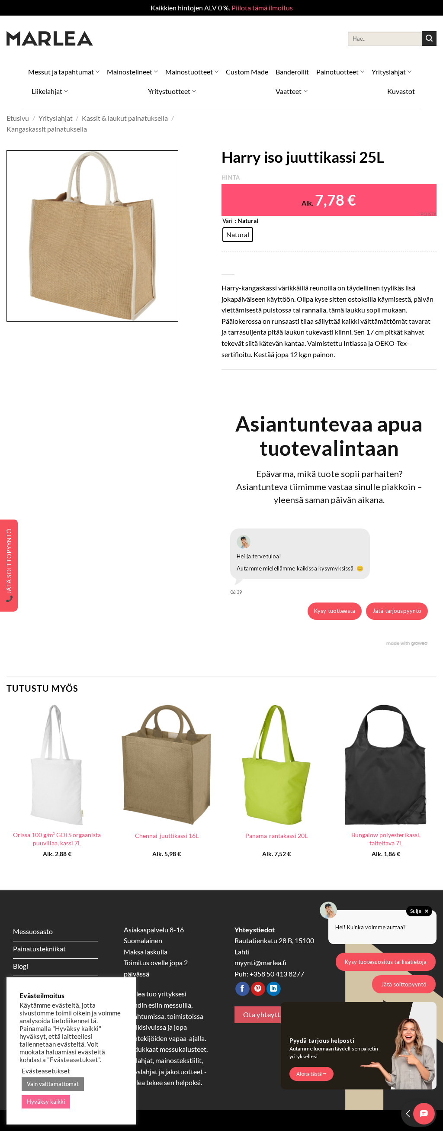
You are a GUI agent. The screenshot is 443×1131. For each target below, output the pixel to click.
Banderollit (292, 72)
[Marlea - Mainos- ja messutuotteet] (49, 39)
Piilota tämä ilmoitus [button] (262, 7)
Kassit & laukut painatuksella (125, 118)
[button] (18, 311)
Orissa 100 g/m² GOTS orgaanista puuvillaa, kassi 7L (57, 839)
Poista (429, 214)
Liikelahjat (47, 91)
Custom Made (247, 72)
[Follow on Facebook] (242, 989)
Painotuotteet (337, 72)
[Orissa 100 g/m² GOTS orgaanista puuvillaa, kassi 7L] (57, 764)
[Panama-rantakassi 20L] (276, 764)
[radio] (237, 234)
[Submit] (429, 38)
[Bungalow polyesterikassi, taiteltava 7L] (386, 764)
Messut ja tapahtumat (61, 72)
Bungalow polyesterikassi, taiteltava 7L (386, 839)
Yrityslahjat (389, 72)
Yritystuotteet (169, 91)
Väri (227, 221)
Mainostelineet (129, 72)
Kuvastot (401, 91)
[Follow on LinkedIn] (273, 989)
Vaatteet (289, 91)
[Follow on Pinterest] (258, 989)
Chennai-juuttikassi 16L (167, 835)
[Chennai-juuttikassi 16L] (166, 764)
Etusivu (17, 118)
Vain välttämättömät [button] (53, 1083)
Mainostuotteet (189, 72)
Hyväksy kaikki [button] (46, 1101)
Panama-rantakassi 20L (276, 835)
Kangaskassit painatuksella (46, 129)
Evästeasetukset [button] (46, 1071)
